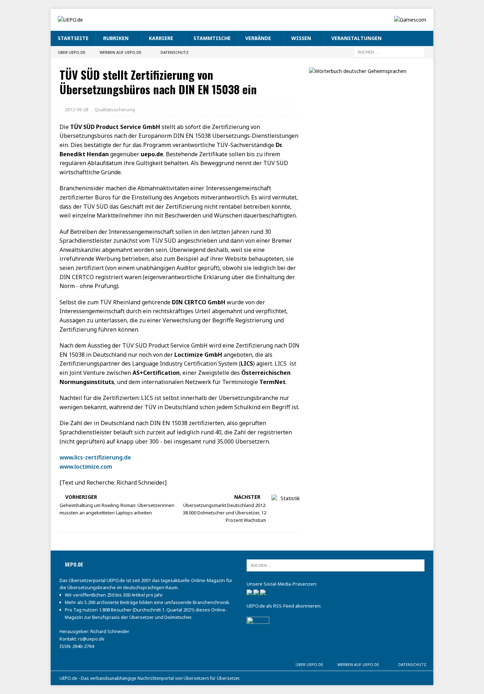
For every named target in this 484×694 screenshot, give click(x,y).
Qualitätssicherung (115, 109)
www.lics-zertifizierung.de (95, 457)
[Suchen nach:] (389, 51)
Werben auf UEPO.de (120, 52)
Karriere (161, 38)
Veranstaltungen (356, 38)
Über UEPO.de (71, 52)
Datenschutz (174, 52)
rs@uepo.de (91, 639)
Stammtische (212, 38)
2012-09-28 (76, 109)
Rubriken (116, 38)
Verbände (258, 38)
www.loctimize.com (86, 466)
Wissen (301, 38)
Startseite (73, 38)
